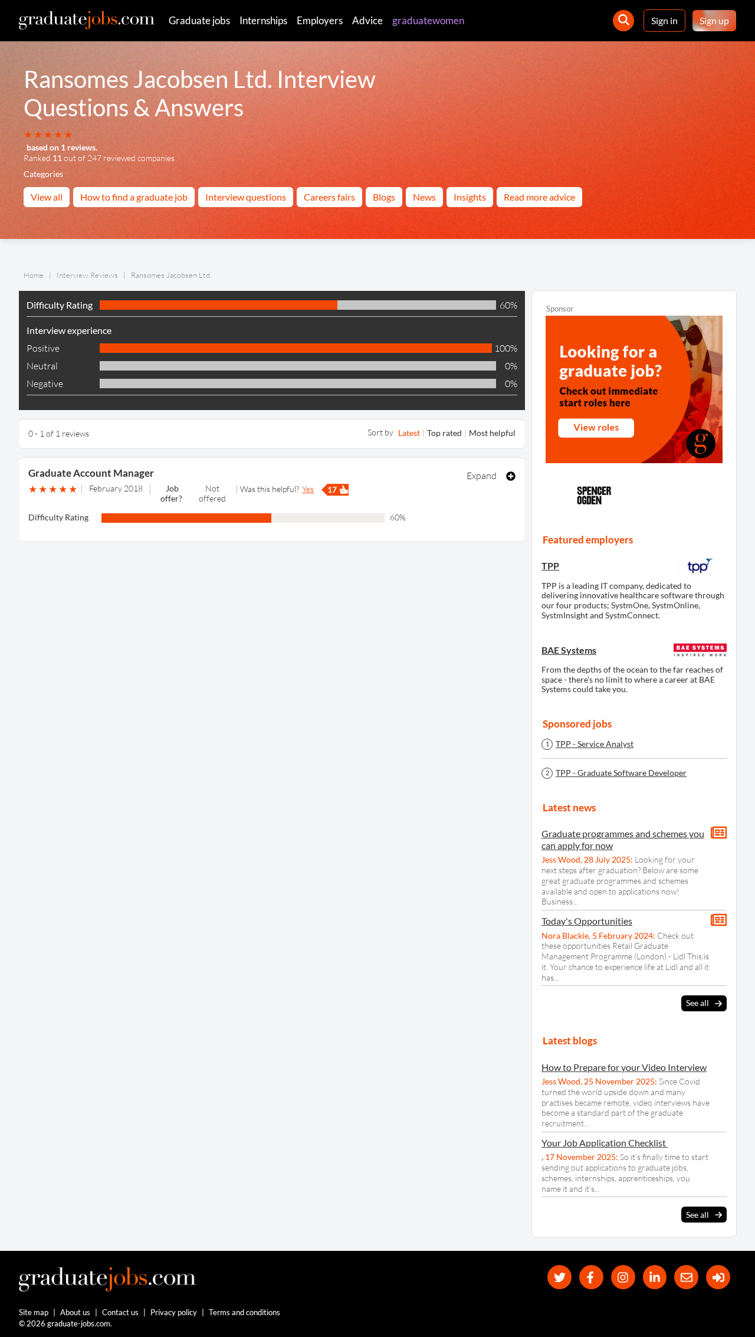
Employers (320, 20)
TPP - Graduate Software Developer (621, 773)
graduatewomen (428, 20)
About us (75, 1312)
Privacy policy (173, 1312)
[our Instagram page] (623, 1277)
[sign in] (718, 1277)
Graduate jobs (199, 20)
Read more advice (539, 196)
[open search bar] (623, 20)
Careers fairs (329, 196)
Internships (263, 20)
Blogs (384, 196)
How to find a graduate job (134, 196)
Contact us (120, 1312)
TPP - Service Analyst (594, 744)
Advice (367, 20)
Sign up (714, 20)
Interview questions (245, 196)
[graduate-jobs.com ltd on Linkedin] (655, 1277)
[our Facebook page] (591, 1277)
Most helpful (492, 433)
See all (697, 1003)
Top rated (444, 433)
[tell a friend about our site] (686, 1277)
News (424, 196)
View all (47, 196)
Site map (33, 1312)
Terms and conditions (244, 1312)
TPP (550, 565)
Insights (470, 196)
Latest (409, 433)
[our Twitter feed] (559, 1277)
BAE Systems (568, 650)
